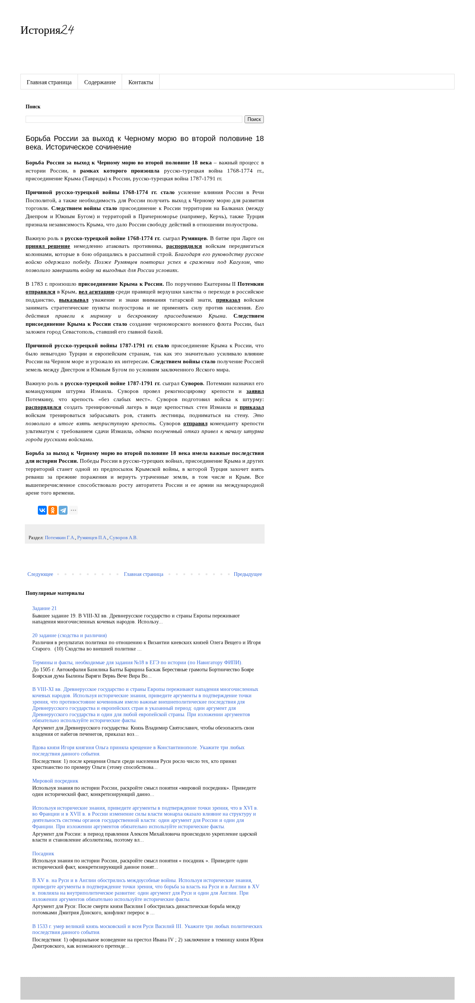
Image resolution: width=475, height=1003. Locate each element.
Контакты (140, 82)
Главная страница (49, 82)
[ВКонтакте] (42, 510)
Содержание (100, 82)
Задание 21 (44, 608)
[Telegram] (63, 510)
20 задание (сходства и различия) (69, 635)
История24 (46, 31)
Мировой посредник (55, 781)
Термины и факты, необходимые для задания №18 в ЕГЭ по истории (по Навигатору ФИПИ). (137, 662)
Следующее (40, 574)
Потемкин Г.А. (60, 537)
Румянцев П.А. (92, 537)
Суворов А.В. (123, 537)
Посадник (43, 853)
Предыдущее (248, 574)
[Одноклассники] (52, 510)
